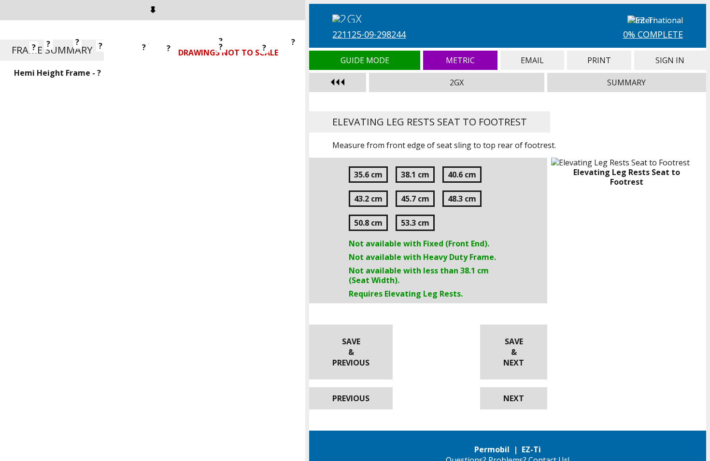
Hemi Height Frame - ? (57, 73)
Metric (460, 60)
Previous (350, 398)
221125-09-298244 (369, 34)
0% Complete (653, 34)
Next (513, 398)
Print (599, 60)
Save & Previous (350, 352)
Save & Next (513, 352)
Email (532, 60)
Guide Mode (364, 60)
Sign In (670, 60)
